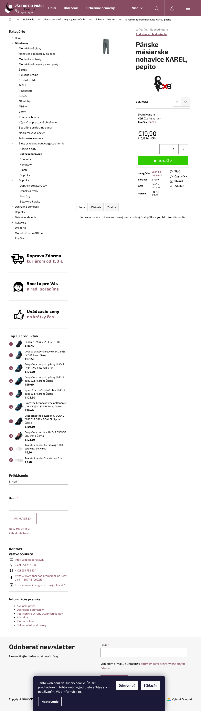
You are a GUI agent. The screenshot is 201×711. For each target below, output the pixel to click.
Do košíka (165, 160)
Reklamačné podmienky (32, 625)
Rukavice (20, 222)
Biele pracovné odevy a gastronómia (41, 143)
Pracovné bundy (29, 117)
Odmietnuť (127, 685)
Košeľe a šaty (28, 148)
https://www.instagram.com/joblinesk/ (40, 585)
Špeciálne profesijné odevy (35, 127)
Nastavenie (49, 701)
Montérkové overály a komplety (38, 64)
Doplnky (25, 175)
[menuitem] (52, 8)
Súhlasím (150, 685)
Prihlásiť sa (22, 518)
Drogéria (20, 227)
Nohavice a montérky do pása (37, 53)
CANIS (152, 122)
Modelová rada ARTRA (29, 233)
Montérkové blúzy (30, 48)
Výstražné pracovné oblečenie (38, 122)
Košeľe (23, 96)
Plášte (24, 169)
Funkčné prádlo (28, 74)
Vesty (22, 111)
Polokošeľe (26, 90)
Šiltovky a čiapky (30, 201)
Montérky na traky (30, 59)
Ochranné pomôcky (27, 206)
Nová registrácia (19, 528)
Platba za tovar (26, 621)
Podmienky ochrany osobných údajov (40, 613)
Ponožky (25, 196)
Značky (19, 238)
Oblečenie (21, 43)
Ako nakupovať (26, 605)
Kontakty (22, 617)
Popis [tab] (82, 207)
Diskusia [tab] (96, 207)
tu (79, 691)
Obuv (18, 38)
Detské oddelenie (26, 217)
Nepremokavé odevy (32, 132)
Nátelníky (25, 101)
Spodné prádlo (28, 80)
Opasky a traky (29, 190)
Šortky (23, 69)
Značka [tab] (111, 207)
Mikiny (23, 106)
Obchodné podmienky (30, 609)
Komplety (26, 164)
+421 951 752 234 (26, 565)
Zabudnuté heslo (19, 533)
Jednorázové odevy (31, 138)
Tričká (22, 85)
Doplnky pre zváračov (33, 185)
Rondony (25, 159)
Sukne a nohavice (31, 153)
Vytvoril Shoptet (182, 699)
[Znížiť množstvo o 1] (164, 149)
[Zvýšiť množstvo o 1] (183, 149)
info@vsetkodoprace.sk (29, 559)
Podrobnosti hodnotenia (151, 34)
